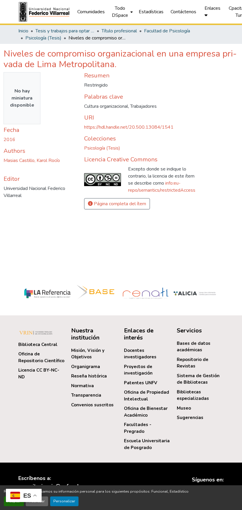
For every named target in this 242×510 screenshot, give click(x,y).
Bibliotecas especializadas (193, 395)
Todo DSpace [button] (120, 12)
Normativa (82, 386)
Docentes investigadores (140, 353)
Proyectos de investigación (138, 370)
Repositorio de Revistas (192, 363)
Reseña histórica (89, 376)
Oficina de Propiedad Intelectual (146, 395)
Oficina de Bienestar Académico (146, 411)
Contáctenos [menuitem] (183, 12)
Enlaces (212, 8)
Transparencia (86, 395)
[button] (44, 11)
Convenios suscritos (92, 405)
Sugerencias (190, 417)
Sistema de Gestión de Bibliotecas (198, 379)
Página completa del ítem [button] (119, 204)
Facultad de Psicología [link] (167, 31)
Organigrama (85, 367)
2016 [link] (9, 139)
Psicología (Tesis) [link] (43, 38)
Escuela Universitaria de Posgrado (147, 444)
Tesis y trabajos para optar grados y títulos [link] (64, 31)
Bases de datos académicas (193, 346)
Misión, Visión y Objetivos (87, 353)
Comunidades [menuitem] (91, 12)
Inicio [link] (23, 31)
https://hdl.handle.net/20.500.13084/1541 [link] (129, 127)
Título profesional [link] (119, 31)
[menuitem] (122, 12)
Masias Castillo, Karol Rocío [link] (32, 160)
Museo (184, 408)
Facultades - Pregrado (137, 428)
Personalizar (64, 501)
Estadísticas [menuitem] (151, 12)
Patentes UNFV (140, 383)
